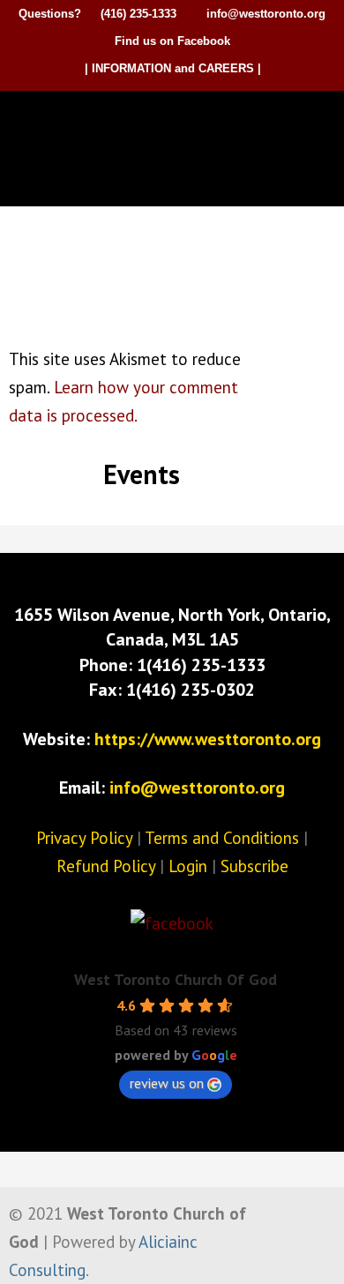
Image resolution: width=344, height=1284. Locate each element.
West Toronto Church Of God (175, 979)
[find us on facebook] (172, 923)
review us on (167, 1083)
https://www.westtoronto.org (207, 739)
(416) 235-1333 (138, 13)
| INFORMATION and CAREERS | (173, 68)
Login (187, 866)
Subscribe (254, 866)
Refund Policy (105, 866)
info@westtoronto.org (265, 13)
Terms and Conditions (222, 837)
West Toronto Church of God (176, 121)
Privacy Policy (84, 837)
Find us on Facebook (172, 41)
